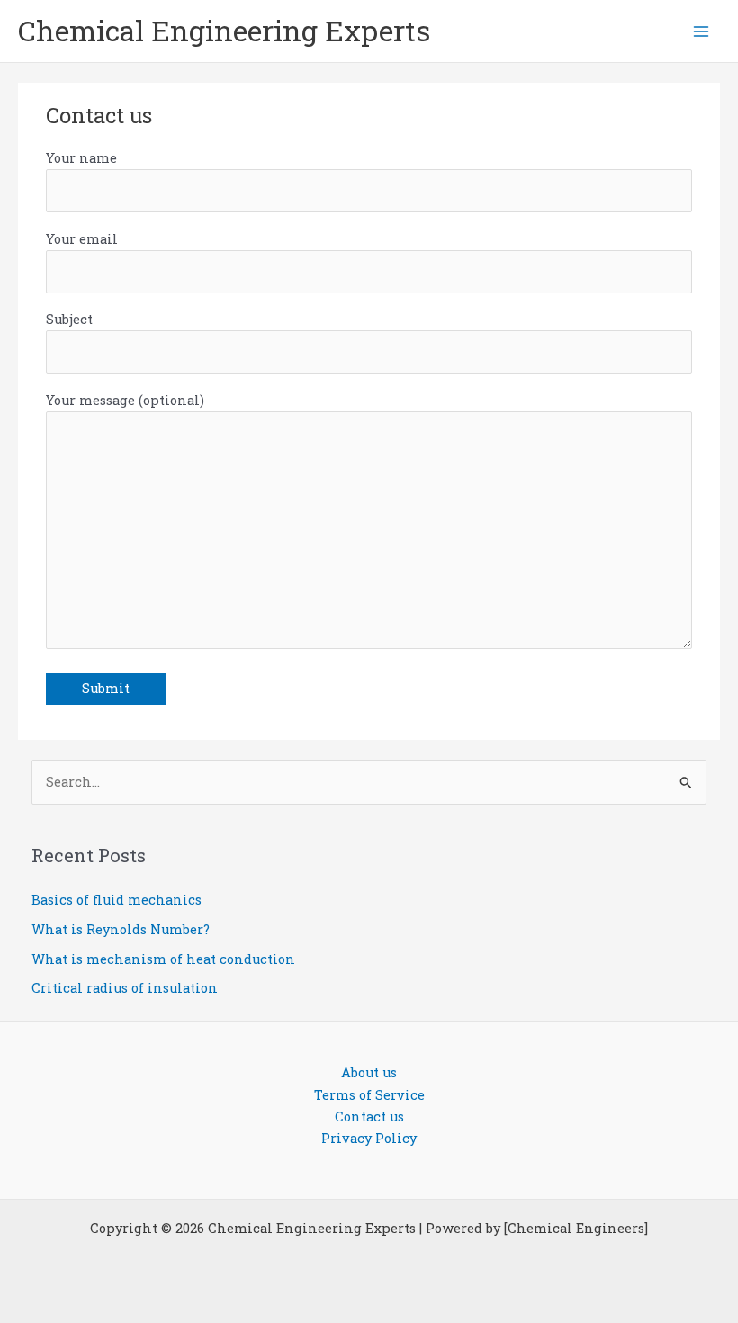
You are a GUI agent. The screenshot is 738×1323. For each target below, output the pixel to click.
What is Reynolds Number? (121, 929)
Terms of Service (369, 1094)
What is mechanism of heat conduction (163, 959)
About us (369, 1072)
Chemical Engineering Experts (224, 31)
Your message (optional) (125, 400)
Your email (82, 239)
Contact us (369, 1116)
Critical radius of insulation (125, 987)
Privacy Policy (369, 1138)
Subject (69, 319)
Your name (81, 157)
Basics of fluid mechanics (117, 899)
